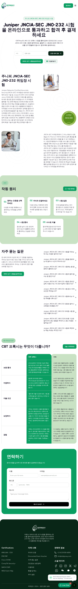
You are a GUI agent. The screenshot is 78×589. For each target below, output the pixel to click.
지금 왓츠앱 (70, 188)
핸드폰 (11, 481)
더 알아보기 (52, 61)
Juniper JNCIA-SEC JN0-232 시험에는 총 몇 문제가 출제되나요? (59, 268)
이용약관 (31, 567)
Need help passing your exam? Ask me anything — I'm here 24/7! (62, 577)
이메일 (42, 471)
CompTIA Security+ (9, 563)
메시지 (11, 490)
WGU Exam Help (7, 571)
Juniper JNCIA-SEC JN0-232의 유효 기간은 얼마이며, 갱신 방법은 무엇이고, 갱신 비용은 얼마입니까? (59, 321)
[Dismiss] (74, 577)
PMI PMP (5, 556)
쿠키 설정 (31, 574)
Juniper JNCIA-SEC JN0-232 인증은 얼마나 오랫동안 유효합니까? (59, 305)
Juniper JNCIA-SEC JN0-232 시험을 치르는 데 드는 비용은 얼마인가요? (59, 253)
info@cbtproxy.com (64, 556)
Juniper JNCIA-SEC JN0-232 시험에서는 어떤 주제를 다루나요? (59, 297)
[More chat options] (74, 585)
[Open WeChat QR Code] (62, 570)
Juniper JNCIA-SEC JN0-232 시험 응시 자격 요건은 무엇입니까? (59, 290)
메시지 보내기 (38, 504)
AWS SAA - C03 (7, 552)
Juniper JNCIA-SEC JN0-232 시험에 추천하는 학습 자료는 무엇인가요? (59, 329)
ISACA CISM (6, 567)
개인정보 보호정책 (34, 563)
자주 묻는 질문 (33, 560)
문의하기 (68, 5)
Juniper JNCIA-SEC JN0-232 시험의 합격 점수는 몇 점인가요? (59, 275)
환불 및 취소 (32, 571)
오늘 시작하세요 (69, 346)
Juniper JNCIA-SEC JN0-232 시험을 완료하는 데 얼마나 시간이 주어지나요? (59, 260)
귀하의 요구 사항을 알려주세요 (31, 61)
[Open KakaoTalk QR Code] (68, 570)
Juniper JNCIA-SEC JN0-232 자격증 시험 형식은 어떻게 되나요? (59, 312)
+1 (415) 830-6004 (64, 552)
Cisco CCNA (6, 560)
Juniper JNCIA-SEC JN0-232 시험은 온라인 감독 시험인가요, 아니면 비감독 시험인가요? (59, 282)
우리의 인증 (32, 552)
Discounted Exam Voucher (37, 556)
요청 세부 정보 (54, 53)
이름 (10, 471)
